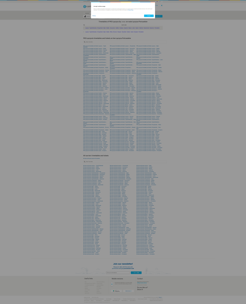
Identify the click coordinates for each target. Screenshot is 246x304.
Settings (94, 15)
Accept (148, 15)
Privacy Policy (130, 10)
